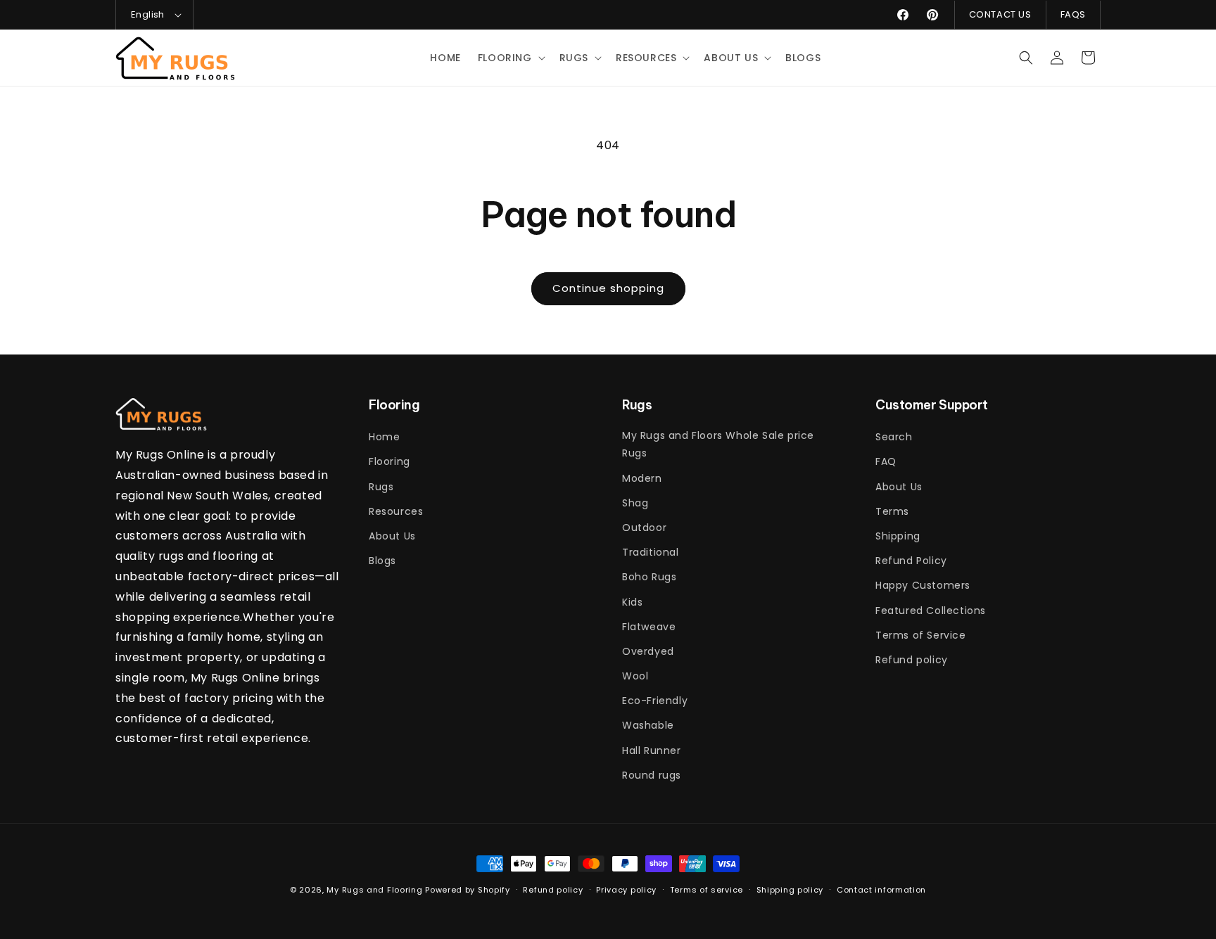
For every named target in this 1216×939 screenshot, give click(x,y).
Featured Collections (930, 610)
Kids (632, 602)
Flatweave (649, 627)
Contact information (881, 889)
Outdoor (644, 527)
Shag (635, 503)
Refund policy (911, 660)
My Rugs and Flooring (374, 889)
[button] (510, 57)
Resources (396, 511)
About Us (392, 536)
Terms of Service (920, 635)
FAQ (886, 461)
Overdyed (648, 651)
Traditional (650, 552)
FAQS (1073, 14)
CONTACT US (1000, 14)
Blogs (382, 561)
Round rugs (651, 775)
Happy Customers (922, 585)
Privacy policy (626, 889)
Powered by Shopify (467, 889)
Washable (648, 725)
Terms (892, 511)
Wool (635, 676)
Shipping (897, 536)
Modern (642, 478)
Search (894, 437)
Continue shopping (608, 288)
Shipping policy (790, 889)
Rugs (381, 487)
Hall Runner (651, 750)
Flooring (389, 461)
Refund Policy (911, 561)
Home (384, 437)
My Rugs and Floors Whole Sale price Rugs (718, 444)
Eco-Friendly (655, 701)
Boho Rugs (649, 577)
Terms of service (706, 889)
